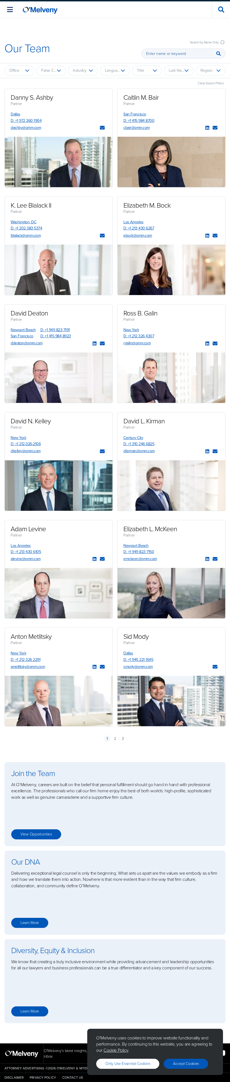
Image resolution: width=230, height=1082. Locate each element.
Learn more (29, 923)
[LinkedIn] (207, 128)
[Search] (218, 53)
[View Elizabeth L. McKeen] (171, 593)
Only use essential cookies (127, 1064)
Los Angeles (133, 222)
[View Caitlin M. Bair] (171, 162)
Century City (133, 438)
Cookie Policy (116, 1050)
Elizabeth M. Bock (147, 205)
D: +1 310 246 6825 (138, 444)
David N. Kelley (31, 421)
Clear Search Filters (211, 83)
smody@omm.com (138, 667)
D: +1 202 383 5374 (26, 228)
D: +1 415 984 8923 (55, 336)
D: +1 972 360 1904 (26, 121)
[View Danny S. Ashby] (58, 162)
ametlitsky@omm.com (28, 667)
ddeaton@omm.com (27, 343)
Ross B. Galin (140, 313)
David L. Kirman (144, 421)
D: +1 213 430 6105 (26, 552)
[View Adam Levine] (58, 593)
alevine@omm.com (26, 559)
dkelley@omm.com (26, 451)
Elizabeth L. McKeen (150, 529)
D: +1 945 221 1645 (138, 660)
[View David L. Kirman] (171, 485)
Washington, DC (23, 222)
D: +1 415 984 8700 (138, 121)
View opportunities (36, 834)
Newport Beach (23, 330)
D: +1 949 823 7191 (55, 330)
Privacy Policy (43, 1077)
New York (131, 330)
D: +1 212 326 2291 (25, 660)
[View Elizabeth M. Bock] (171, 270)
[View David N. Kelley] (58, 485)
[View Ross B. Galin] (171, 377)
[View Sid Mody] (171, 701)
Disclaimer (14, 1077)
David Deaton (29, 313)
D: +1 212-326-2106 (26, 444)
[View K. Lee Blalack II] (58, 270)
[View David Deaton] (58, 377)
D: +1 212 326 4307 (138, 336)
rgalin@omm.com (137, 343)
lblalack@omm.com (26, 235)
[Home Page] (40, 9)
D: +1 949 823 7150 (138, 552)
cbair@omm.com (136, 128)
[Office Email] (102, 128)
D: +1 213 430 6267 (138, 228)
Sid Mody (136, 636)
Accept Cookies (186, 1064)
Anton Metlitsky (31, 636)
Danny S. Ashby (32, 97)
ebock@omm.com (137, 235)
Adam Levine (28, 529)
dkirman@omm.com (139, 451)
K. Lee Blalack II (31, 205)
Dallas (15, 114)
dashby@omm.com (26, 128)
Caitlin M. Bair (141, 97)
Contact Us (72, 1077)
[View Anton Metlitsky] (58, 701)
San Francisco (134, 114)
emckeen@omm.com (140, 559)
